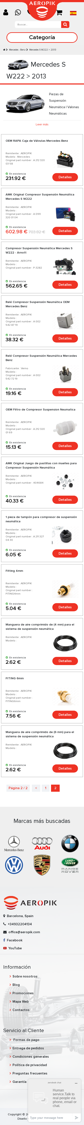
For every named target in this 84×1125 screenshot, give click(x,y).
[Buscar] (65, 24)
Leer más (42, 124)
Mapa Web (20, 1001)
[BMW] (70, 843)
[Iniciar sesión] (7, 13)
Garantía (19, 1082)
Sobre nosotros (24, 976)
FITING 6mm (15, 678)
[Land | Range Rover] (70, 865)
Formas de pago (25, 1040)
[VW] (14, 865)
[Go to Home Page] (4, 49)
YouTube (14, 948)
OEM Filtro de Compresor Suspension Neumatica (40, 409)
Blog (16, 985)
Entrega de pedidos (28, 1048)
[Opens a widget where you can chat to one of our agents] (54, 1100)
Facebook (13, 940)
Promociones (23, 993)
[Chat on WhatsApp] (19, 13)
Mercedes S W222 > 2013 (42, 49)
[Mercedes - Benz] (14, 843)
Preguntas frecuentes (29, 1073)
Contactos (21, 1010)
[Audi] (42, 843)
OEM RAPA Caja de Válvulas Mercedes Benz (37, 141)
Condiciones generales (30, 1056)
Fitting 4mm (14, 571)
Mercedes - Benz (17, 49)
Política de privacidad (29, 1065)
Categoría (42, 37)
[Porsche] (42, 865)
